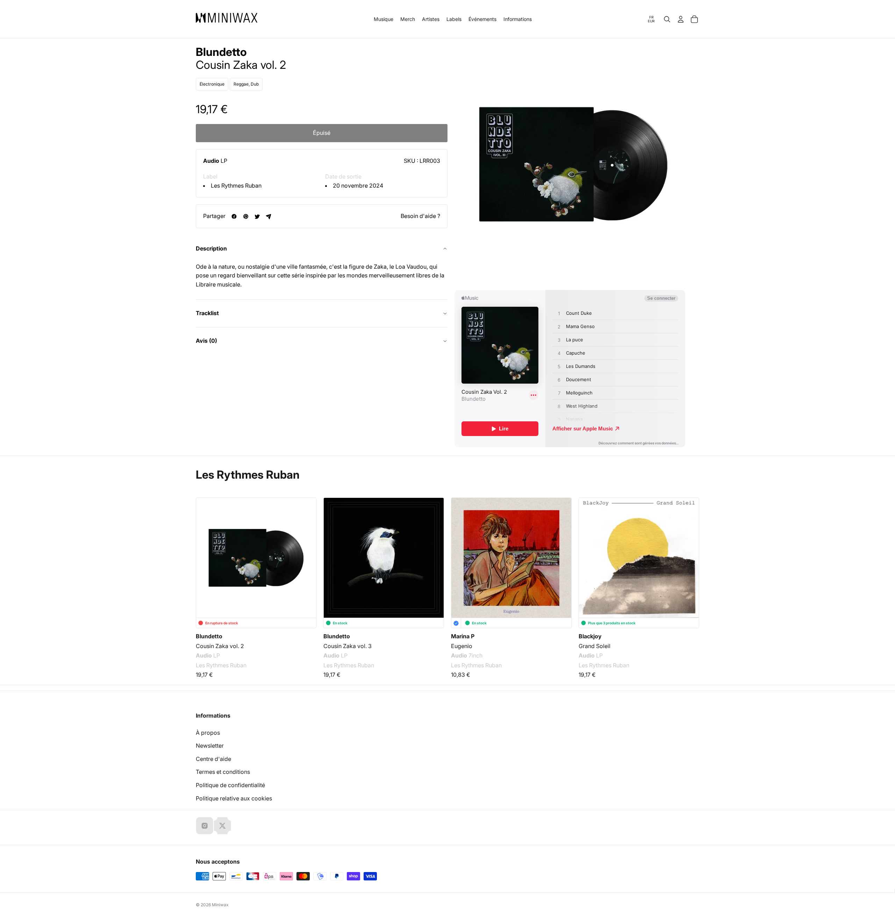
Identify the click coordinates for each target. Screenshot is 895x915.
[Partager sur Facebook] (234, 216)
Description (211, 248)
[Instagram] (204, 825)
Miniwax (220, 904)
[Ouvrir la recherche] (667, 19)
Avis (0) (206, 340)
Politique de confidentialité (230, 785)
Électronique (212, 84)
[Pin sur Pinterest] (246, 216)
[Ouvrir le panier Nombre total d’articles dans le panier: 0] (694, 19)
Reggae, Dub (246, 84)
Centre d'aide (213, 758)
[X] (222, 825)
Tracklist (207, 313)
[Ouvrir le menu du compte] (681, 19)
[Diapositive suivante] (689, 549)
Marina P (462, 636)
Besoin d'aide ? (420, 216)
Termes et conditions (223, 771)
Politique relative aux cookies (234, 798)
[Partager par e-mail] (269, 216)
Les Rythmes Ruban (236, 185)
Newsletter (210, 745)
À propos (208, 732)
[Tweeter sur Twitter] (257, 216)
